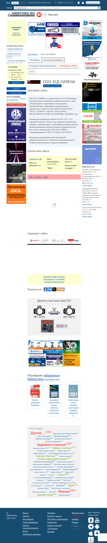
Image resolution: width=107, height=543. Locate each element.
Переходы (41, 480)
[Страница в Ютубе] (97, 519)
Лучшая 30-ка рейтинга (53, 60)
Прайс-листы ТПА (88, 167)
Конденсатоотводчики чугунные (44, 467)
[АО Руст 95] (71, 347)
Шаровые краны (47, 494)
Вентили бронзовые (45, 436)
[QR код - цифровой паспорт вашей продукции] (71, 360)
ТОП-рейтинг (52, 528)
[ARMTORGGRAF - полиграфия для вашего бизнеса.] (92, 154)
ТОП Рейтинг (34, 60)
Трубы (73, 485)
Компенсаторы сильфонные (42, 464)
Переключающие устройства (64, 478)
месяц (45, 177)
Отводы (63, 474)
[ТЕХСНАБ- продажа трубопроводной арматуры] (63, 28)
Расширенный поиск (14, 102)
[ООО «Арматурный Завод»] (16, 124)
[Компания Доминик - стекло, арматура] (61, 327)
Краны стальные (70, 469)
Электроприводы (65, 495)
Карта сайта (93, 515)
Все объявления (12, 100)
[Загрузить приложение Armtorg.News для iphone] (91, 532)
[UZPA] (39, 312)
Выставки (51, 532)
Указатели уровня (44, 488)
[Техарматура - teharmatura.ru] (54, 312)
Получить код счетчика (52, 86)
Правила (75, 519)
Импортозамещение (15, 49)
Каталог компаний (54, 525)
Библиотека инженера (32, 534)
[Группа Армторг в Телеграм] (91, 526)
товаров (39, 428)
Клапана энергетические (66, 462)
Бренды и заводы (54, 516)
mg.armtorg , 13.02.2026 (14, 51)
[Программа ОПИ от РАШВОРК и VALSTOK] (54, 41)
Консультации (28, 519)
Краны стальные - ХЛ (41, 472)
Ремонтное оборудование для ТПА (64, 483)
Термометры (49, 486)
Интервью (51, 513)
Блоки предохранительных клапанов (65, 433)
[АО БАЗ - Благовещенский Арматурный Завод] (92, 92)
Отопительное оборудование (43, 478)
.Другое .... (40, 433)
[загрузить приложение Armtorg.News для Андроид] (78, 3)
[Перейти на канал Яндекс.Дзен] (97, 532)
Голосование (12, 67)
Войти (31, 71)
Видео (25, 531)
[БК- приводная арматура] (16, 194)
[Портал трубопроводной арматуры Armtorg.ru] (22, 14)
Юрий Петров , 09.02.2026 (15, 63)
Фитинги (52, 492)
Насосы (52, 475)
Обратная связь (78, 513)
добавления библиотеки (43, 377)
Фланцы (67, 491)
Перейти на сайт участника (54, 276)
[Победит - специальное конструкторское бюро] (16, 173)
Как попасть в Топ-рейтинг (54, 279)
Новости (26, 516)
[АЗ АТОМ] (69, 312)
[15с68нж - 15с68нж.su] (47, 327)
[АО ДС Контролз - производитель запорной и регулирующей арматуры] (16, 152)
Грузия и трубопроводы (16, 60)
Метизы (43, 475)
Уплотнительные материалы (61, 488)
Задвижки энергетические (47, 451)
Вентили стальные (62, 436)
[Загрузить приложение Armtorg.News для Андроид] (97, 526)
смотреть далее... (87, 185)
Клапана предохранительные (54, 458)
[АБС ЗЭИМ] (92, 50)
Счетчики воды (37, 486)
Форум (25, 513)
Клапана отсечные (66, 456)
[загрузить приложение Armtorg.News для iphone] (82, 3)
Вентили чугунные (44, 438)
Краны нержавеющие (53, 469)
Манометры (69, 472)
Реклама (75, 522)
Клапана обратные (47, 455)
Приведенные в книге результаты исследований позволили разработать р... (73, 407)
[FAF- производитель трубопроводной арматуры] (37, 28)
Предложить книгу (52, 379)
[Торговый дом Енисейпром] (46, 347)
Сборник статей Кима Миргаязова (35, 402)
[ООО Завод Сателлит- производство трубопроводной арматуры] (92, 29)
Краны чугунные (57, 472)
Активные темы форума (15, 46)
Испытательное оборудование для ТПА (62, 453)
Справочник (52, 522)
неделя (38, 177)
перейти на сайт (35, 159)
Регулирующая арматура (41, 483)
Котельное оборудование (66, 467)
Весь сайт (53, 14)
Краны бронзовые (36, 469)
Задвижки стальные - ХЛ (41, 448)
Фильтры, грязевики (40, 492)
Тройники (61, 485)
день (31, 177)
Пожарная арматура (54, 480)
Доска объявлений (13, 97)
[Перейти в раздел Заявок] (16, 31)
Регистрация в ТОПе (68, 66)
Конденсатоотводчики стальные (64, 464)
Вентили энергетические (63, 439)
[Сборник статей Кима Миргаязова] (35, 391)
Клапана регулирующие (44, 461)
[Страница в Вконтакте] (91, 519)
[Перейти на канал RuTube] (91, 539)
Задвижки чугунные (63, 447)
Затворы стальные (64, 451)
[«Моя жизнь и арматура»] (54, 391)
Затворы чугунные (40, 453)
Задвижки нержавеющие (54, 441)
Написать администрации (54, 282)
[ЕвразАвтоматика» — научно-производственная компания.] (54, 360)
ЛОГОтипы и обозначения (57, 519)
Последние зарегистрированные (42, 66)
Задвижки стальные (54, 444)
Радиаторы (67, 480)
